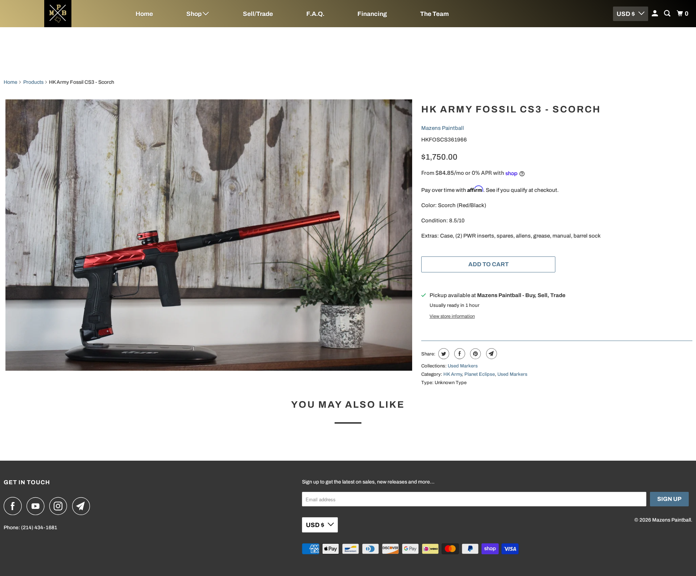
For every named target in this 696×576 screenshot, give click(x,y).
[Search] (668, 14)
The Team (434, 14)
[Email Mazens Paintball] (83, 506)
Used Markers (463, 366)
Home (144, 14)
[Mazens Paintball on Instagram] (60, 506)
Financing (372, 14)
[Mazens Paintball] (58, 13)
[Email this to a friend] (490, 353)
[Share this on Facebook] (458, 353)
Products (33, 82)
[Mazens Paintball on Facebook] (14, 506)
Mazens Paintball (442, 128)
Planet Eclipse (479, 374)
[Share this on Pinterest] (474, 353)
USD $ (626, 14)
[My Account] (655, 14)
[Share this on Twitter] (442, 353)
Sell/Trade (258, 14)
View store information (452, 316)
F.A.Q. (315, 14)
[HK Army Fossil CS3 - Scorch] (208, 235)
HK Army (452, 374)
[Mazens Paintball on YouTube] (37, 506)
